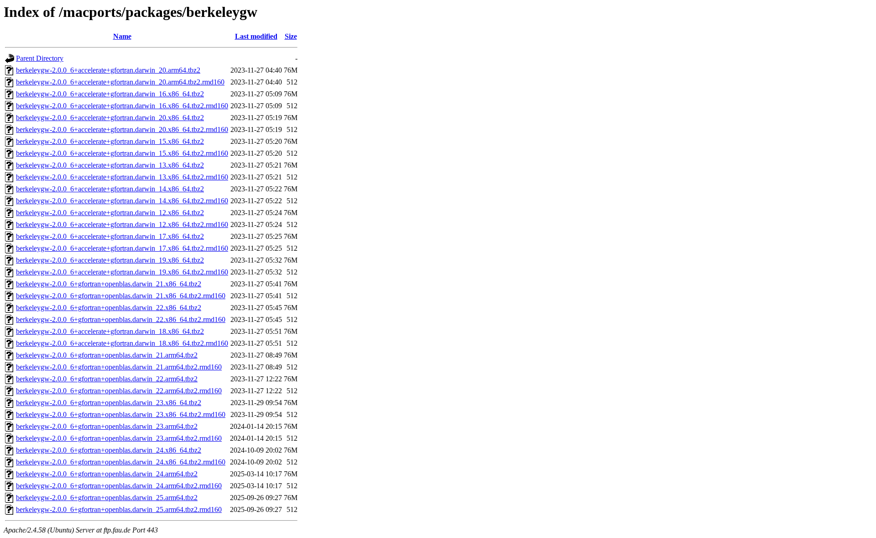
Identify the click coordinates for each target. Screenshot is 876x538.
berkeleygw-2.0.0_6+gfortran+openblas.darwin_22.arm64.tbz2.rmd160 (119, 391)
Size (291, 36)
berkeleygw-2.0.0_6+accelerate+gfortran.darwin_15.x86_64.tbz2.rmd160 (122, 153)
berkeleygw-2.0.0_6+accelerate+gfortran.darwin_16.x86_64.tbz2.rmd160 (122, 106)
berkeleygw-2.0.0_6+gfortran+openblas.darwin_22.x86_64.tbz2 (108, 307)
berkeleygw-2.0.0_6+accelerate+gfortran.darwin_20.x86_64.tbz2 (110, 117)
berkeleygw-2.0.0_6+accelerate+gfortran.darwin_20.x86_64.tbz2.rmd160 (122, 129)
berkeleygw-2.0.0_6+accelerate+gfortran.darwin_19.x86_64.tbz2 (110, 260)
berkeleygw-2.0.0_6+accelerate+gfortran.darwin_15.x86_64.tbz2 (110, 141)
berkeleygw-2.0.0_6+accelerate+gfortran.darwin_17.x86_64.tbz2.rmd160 (122, 248)
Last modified (256, 36)
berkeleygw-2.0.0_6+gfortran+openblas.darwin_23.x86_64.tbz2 (108, 402)
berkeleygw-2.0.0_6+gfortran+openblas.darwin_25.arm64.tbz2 (107, 497)
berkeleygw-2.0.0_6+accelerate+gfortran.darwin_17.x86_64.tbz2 (110, 236)
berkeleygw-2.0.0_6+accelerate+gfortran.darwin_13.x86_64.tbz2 (110, 165)
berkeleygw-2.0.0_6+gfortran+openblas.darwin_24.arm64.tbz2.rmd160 (119, 486)
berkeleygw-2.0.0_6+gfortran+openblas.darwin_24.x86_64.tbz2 (108, 450)
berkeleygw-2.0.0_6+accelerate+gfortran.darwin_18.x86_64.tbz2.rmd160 (122, 343)
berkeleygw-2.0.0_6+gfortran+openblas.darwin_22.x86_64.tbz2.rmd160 (120, 319)
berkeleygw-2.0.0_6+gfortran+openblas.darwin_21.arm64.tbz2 (107, 355)
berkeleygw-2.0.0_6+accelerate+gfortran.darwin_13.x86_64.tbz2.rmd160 (122, 177)
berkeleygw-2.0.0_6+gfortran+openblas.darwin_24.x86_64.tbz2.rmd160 (120, 462)
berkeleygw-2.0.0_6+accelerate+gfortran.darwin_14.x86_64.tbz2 (110, 189)
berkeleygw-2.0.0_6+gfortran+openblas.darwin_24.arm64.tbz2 (107, 474)
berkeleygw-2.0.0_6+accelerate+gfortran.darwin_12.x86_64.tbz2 (110, 212)
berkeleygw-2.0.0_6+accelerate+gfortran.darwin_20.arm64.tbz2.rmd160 (120, 82)
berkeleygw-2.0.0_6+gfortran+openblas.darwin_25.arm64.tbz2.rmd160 (119, 509)
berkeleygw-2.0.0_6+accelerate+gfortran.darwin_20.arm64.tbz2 (108, 70)
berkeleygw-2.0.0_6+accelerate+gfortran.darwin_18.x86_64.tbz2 (110, 331)
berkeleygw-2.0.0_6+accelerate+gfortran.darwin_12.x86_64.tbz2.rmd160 (122, 224)
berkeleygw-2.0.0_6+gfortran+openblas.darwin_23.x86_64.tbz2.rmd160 (120, 414)
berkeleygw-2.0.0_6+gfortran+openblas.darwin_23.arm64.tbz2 (107, 426)
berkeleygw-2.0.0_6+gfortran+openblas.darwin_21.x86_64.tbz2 (108, 284)
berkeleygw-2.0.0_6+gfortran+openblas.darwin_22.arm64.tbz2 (107, 379)
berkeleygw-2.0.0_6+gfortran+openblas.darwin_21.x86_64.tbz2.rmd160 (120, 296)
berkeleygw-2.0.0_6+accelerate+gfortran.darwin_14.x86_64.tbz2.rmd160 (122, 201)
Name (122, 36)
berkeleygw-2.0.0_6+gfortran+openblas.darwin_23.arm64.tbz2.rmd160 (119, 438)
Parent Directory (39, 58)
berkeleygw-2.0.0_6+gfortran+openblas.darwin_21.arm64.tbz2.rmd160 (119, 367)
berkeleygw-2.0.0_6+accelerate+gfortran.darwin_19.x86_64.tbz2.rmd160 (122, 272)
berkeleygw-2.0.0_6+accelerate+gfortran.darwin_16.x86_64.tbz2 (110, 94)
